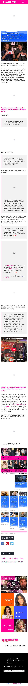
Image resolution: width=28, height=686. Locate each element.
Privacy (9, 661)
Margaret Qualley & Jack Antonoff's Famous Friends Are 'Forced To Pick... (7, 458)
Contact (9, 663)
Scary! (22, 558)
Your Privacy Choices (15, 683)
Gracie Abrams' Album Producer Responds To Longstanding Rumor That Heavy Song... (7, 471)
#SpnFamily (9, 265)
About (9, 659)
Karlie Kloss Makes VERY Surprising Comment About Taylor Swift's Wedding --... (20, 458)
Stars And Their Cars (8, 562)
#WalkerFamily (13, 269)
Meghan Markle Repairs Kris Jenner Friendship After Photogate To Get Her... (20, 470)
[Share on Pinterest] (7, 543)
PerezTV (15, 645)
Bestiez (3, 558)
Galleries (23, 645)
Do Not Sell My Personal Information (14, 670)
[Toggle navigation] (23, 2)
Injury (16, 558)
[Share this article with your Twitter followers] (11, 543)
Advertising (15, 659)
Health (10, 558)
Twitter (20, 562)
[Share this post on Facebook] (2, 543)
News (7, 645)
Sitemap (20, 661)
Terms (15, 661)
